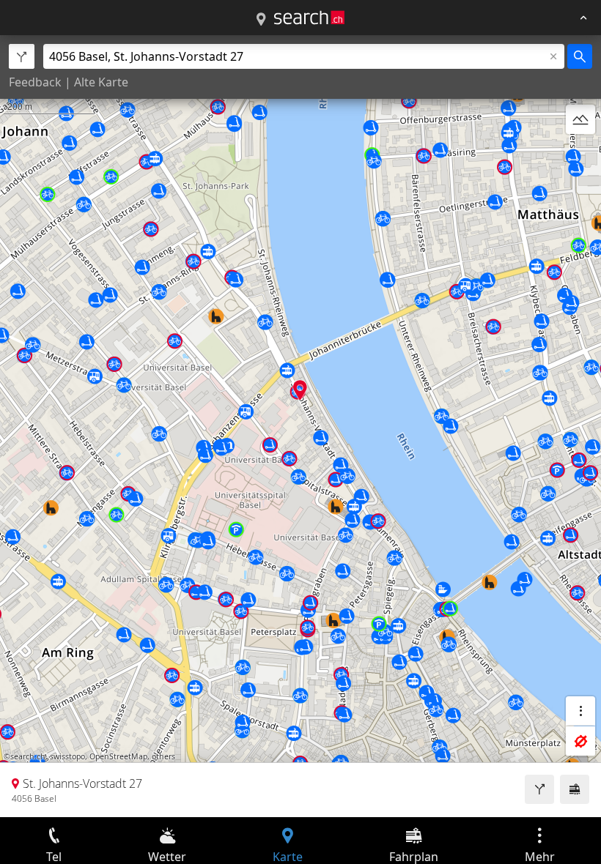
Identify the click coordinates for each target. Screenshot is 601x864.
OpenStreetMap (118, 756)
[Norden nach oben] (580, 154)
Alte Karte (101, 82)
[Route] (539, 789)
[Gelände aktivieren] (580, 119)
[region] (300, 426)
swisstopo (67, 756)
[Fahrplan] (574, 789)
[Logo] (309, 17)
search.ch (27, 756)
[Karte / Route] (261, 19)
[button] (300, 390)
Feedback (35, 82)
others (163, 756)
